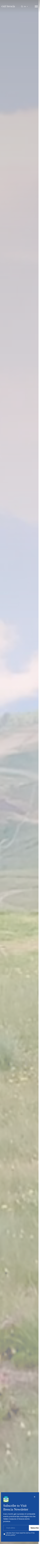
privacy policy (10, 1535)
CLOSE (34, 1497)
